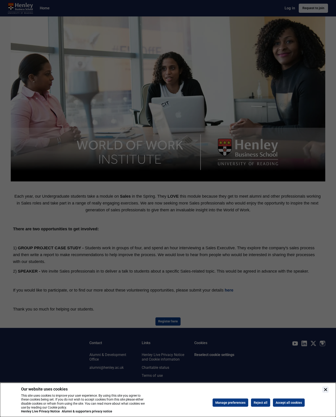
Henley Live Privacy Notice (40, 411)
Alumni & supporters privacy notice (87, 411)
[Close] (325, 389)
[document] (168, 400)
